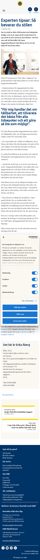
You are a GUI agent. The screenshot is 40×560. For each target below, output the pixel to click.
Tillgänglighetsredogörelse (12, 499)
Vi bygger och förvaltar (11, 485)
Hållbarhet (6, 482)
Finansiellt (6, 480)
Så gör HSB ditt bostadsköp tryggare (18, 412)
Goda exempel (8, 487)
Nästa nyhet (32, 423)
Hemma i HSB (6, 329)
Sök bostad (7, 453)
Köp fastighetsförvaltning (12, 465)
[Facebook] (3, 549)
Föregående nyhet (9, 409)
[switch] (35, 279)
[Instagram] (11, 549)
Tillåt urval (20, 314)
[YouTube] (7, 549)
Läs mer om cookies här (29, 553)
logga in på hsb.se (21, 332)
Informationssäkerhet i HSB (13, 497)
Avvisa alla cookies (20, 321)
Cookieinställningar (31, 551)
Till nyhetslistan (7, 395)
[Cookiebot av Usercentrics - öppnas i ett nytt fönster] (29, 237)
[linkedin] (15, 549)
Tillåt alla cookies (20, 307)
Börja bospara (8, 458)
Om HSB (6, 478)
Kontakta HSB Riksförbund (11, 541)
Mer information (28, 301)
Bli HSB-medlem (8, 455)
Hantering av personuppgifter (13, 495)
